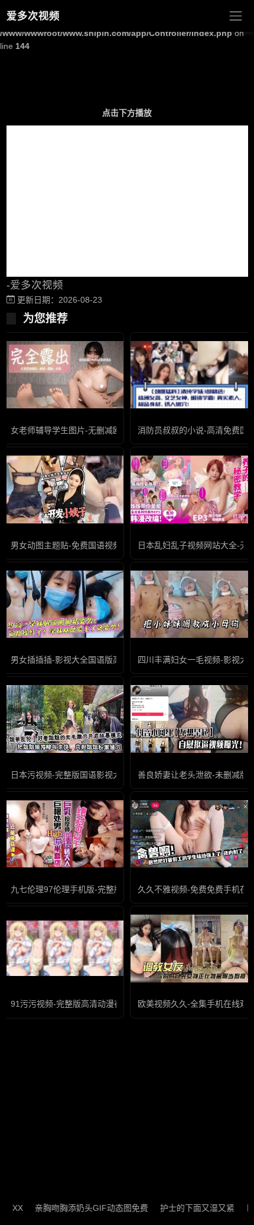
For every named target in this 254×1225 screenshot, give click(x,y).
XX (7, 1208)
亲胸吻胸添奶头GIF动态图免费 (81, 1208)
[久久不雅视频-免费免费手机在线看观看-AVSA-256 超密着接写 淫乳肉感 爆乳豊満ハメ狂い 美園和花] (190, 833)
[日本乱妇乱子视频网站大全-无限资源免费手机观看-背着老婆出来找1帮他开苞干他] (190, 489)
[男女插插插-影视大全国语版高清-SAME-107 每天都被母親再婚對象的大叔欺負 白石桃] (63, 604)
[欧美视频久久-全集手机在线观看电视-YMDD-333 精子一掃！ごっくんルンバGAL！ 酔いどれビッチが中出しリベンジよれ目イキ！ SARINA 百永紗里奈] (190, 948)
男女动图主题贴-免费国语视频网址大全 (82, 545)
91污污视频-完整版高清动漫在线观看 (79, 1003)
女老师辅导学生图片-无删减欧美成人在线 (86, 430)
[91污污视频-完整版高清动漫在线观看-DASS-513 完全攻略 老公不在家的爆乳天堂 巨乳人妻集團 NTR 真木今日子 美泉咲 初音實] (63, 948)
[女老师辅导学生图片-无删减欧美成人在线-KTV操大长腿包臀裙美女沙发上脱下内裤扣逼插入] (63, 374)
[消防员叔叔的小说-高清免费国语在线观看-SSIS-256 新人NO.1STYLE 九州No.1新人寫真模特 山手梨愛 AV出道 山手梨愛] (190, 374)
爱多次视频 (33, 16)
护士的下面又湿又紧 (186, 1208)
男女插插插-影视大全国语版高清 (70, 659)
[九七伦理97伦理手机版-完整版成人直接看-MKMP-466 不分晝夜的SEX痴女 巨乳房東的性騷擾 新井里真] (63, 833)
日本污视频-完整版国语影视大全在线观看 (86, 774)
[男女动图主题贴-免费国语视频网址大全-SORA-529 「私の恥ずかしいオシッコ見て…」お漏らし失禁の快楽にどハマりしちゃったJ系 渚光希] (63, 489)
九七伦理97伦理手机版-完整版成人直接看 (87, 889)
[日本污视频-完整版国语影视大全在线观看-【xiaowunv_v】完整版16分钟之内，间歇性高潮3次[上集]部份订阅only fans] (63, 718)
